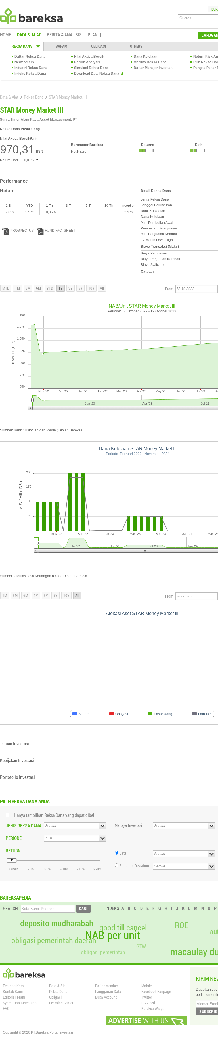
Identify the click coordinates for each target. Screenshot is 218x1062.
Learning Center (61, 1002)
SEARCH (10, 908)
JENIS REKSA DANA (23, 826)
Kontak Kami (13, 991)
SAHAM (61, 46)
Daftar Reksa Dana (29, 57)
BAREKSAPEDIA (15, 897)
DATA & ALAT (29, 35)
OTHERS (136, 46)
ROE (181, 925)
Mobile (146, 985)
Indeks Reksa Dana (30, 74)
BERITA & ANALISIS (64, 35)
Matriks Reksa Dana (150, 62)
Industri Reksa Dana (30, 68)
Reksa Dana (33, 96)
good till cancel (123, 928)
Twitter (146, 997)
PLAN (93, 35)
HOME (5, 35)
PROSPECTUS (22, 231)
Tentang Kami (13, 985)
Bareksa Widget (153, 1008)
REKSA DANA (22, 46)
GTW (141, 946)
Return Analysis (87, 62)
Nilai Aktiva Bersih (89, 57)
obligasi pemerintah (103, 952)
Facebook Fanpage (156, 991)
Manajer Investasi (128, 825)
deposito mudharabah (56, 923)
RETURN (13, 851)
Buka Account (106, 997)
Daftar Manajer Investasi (153, 68)
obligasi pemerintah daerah (53, 940)
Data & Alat (9, 96)
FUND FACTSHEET (60, 231)
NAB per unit (112, 935)
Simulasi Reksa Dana (91, 68)
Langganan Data (108, 991)
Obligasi (55, 997)
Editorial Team (14, 997)
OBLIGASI (98, 46)
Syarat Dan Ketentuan (20, 1002)
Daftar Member (106, 985)
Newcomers (24, 62)
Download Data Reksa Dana (96, 74)
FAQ (6, 1008)
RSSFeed (148, 1002)
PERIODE (14, 838)
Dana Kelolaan (145, 57)
